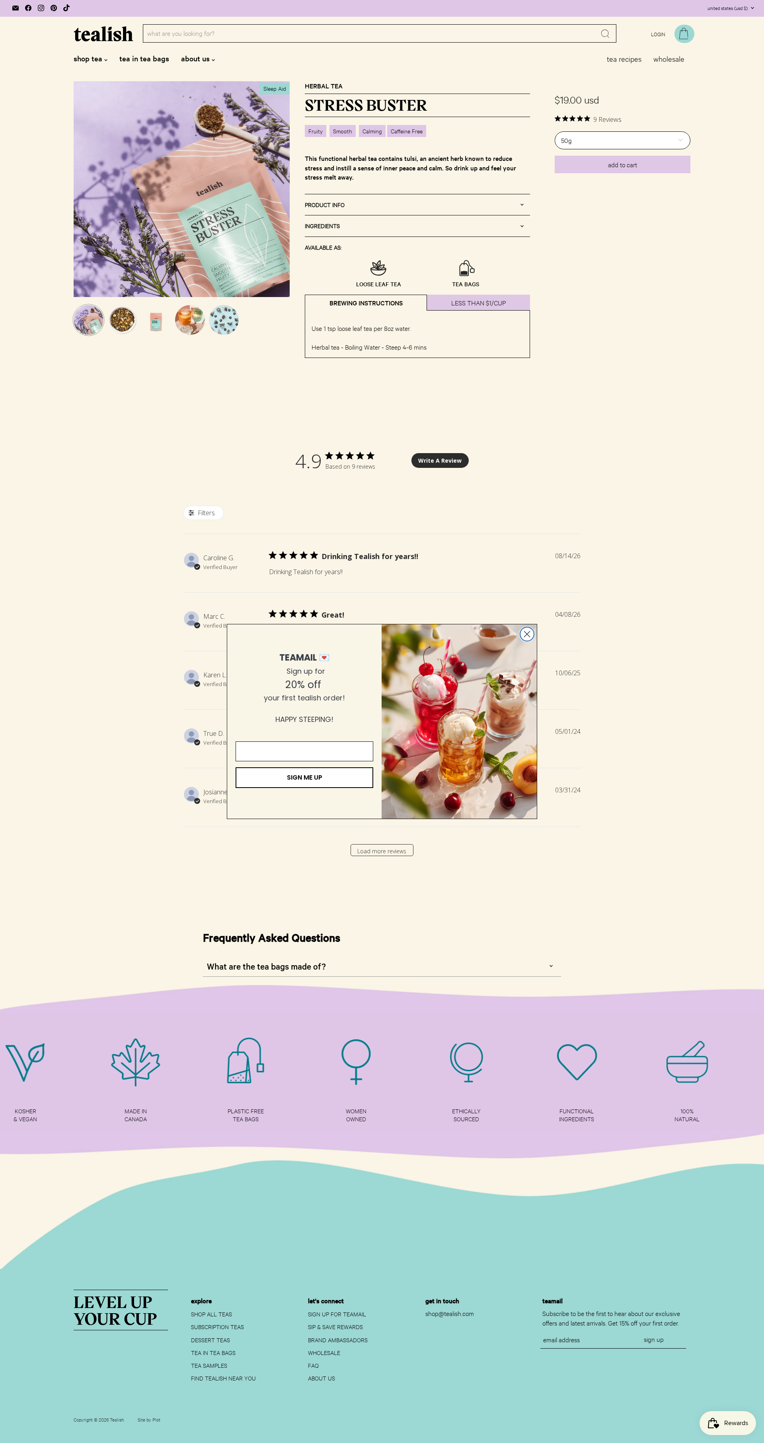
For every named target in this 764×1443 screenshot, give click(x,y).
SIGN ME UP (304, 777)
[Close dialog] (527, 634)
